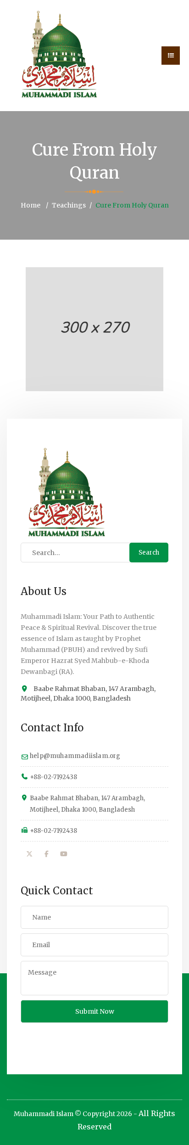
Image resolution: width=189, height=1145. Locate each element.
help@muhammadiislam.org (75, 756)
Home (30, 205)
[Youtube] (64, 854)
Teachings (69, 205)
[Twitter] (29, 854)
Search (149, 552)
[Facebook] (47, 854)
